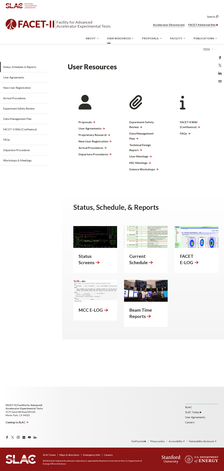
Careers (189, 422)
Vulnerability (201, 441)
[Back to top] (215, 460)
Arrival (91, 147)
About (91, 38)
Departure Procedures (16, 150)
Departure (93, 154)
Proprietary (93, 134)
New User (93, 141)
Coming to (15, 422)
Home (206, 48)
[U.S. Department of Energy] (200, 459)
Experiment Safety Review (18, 108)
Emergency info (91, 454)
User (90, 128)
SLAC (192, 412)
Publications (204, 38)
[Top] (215, 425)
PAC (138, 162)
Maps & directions (69, 454)
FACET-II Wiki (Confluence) (20, 129)
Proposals (150, 38)
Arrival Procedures (14, 98)
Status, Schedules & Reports (19, 66)
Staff (137, 441)
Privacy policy (157, 441)
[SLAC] (21, 459)
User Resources (119, 38)
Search (211, 16)
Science (142, 169)
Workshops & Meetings (17, 160)
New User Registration (17, 87)
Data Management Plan (17, 118)
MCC (91, 310)
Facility (176, 38)
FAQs (6, 139)
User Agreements (13, 77)
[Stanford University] (171, 459)
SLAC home (49, 454)
